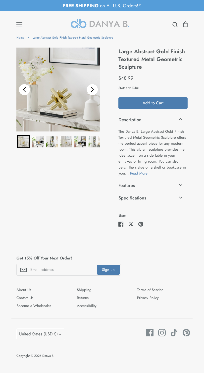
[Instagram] (160, 332)
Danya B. (48, 355)
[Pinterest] (184, 332)
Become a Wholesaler (33, 306)
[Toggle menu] (19, 24)
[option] (58, 89)
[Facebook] (148, 332)
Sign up (108, 269)
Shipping (84, 290)
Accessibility (87, 306)
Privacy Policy (148, 298)
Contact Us (24, 298)
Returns (83, 298)
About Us (23, 290)
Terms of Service (150, 290)
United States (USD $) (38, 334)
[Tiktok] (172, 332)
